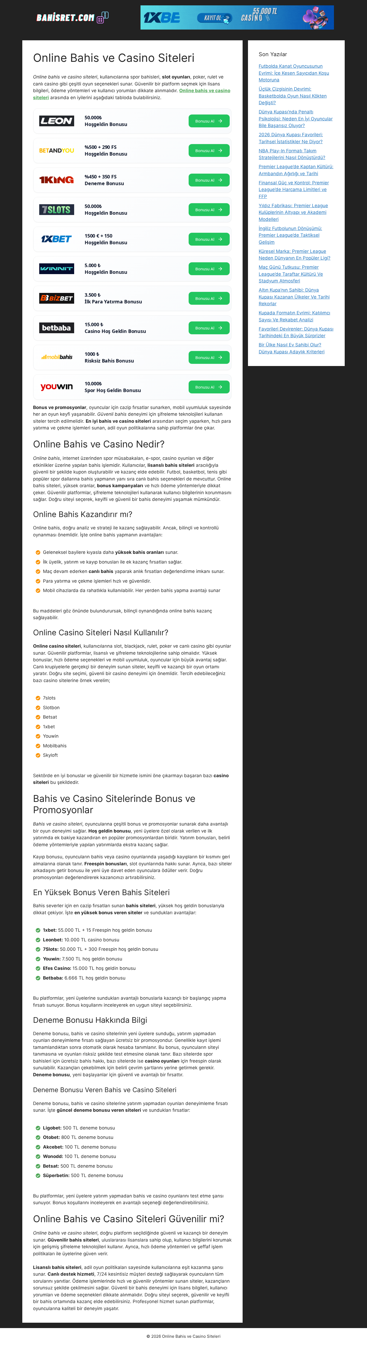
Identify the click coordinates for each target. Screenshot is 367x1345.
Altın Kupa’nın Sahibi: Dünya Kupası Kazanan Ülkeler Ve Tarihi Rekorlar (294, 296)
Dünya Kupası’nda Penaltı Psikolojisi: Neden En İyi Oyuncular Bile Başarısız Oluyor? (296, 118)
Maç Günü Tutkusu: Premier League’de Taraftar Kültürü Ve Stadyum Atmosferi (291, 274)
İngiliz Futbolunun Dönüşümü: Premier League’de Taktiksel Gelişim (290, 235)
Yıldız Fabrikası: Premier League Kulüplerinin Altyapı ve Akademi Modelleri (293, 212)
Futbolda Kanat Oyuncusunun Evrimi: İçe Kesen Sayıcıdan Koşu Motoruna (294, 73)
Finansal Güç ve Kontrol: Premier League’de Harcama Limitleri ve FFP (294, 189)
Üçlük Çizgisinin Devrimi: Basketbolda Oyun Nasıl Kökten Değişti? (293, 95)
